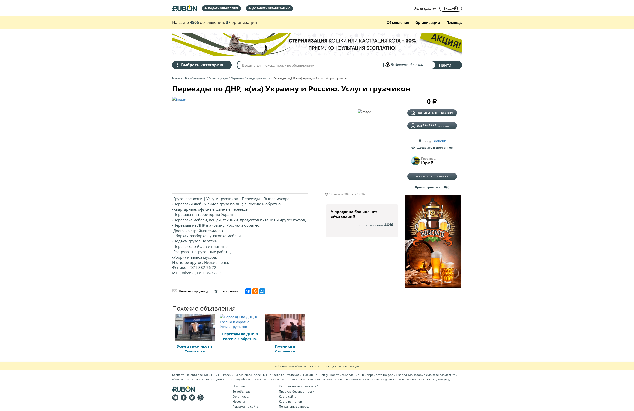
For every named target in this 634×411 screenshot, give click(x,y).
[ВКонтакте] (248, 291)
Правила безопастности (296, 391)
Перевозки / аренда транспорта (250, 78)
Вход (447, 8)
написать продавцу (434, 113)
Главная (177, 78)
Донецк (440, 140)
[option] (264, 142)
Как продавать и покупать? (298, 386)
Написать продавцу (193, 291)
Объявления (398, 22)
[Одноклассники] (255, 291)
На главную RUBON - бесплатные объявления (184, 8)
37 (228, 22)
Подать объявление (221, 8)
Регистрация (425, 8)
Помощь (454, 22)
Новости (239, 401)
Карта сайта (287, 396)
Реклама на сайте (246, 406)
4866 (194, 22)
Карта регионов (290, 401)
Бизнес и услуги (218, 78)
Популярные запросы (294, 406)
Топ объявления (244, 391)
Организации (427, 22)
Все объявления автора (432, 176)
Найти (445, 65)
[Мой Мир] (262, 291)
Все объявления (195, 78)
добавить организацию (269, 8)
